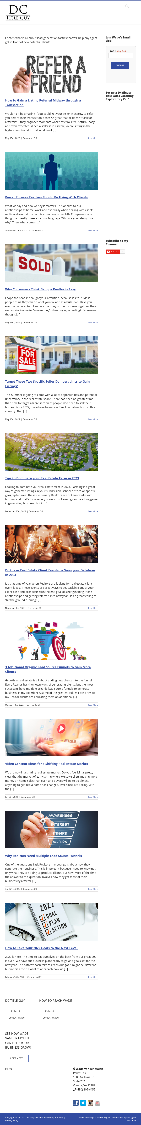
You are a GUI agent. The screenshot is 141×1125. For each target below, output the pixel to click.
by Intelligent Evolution (130, 1119)
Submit (120, 65)
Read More (93, 138)
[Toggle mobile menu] (134, 6)
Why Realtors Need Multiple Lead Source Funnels (43, 856)
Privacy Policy (11, 1120)
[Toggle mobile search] (127, 6)
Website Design (86, 1117)
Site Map (59, 1117)
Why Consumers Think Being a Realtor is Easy (40, 289)
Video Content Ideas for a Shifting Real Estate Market (46, 764)
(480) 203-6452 (86, 1089)
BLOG (9, 1069)
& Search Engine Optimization (109, 1117)
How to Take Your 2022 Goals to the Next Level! (41, 948)
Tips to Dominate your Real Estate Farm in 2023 (42, 478)
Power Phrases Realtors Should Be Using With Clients (46, 197)
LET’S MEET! (16, 1058)
